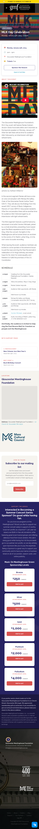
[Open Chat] (35, 825)
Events (8, 23)
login (18, 818)
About (16, 813)
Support (9, 815)
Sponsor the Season (19, 67)
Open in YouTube (19, 72)
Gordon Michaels (16, 313)
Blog (29, 813)
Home (3, 23)
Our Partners (19, 815)
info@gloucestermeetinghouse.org (16, 748)
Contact (29, 815)
